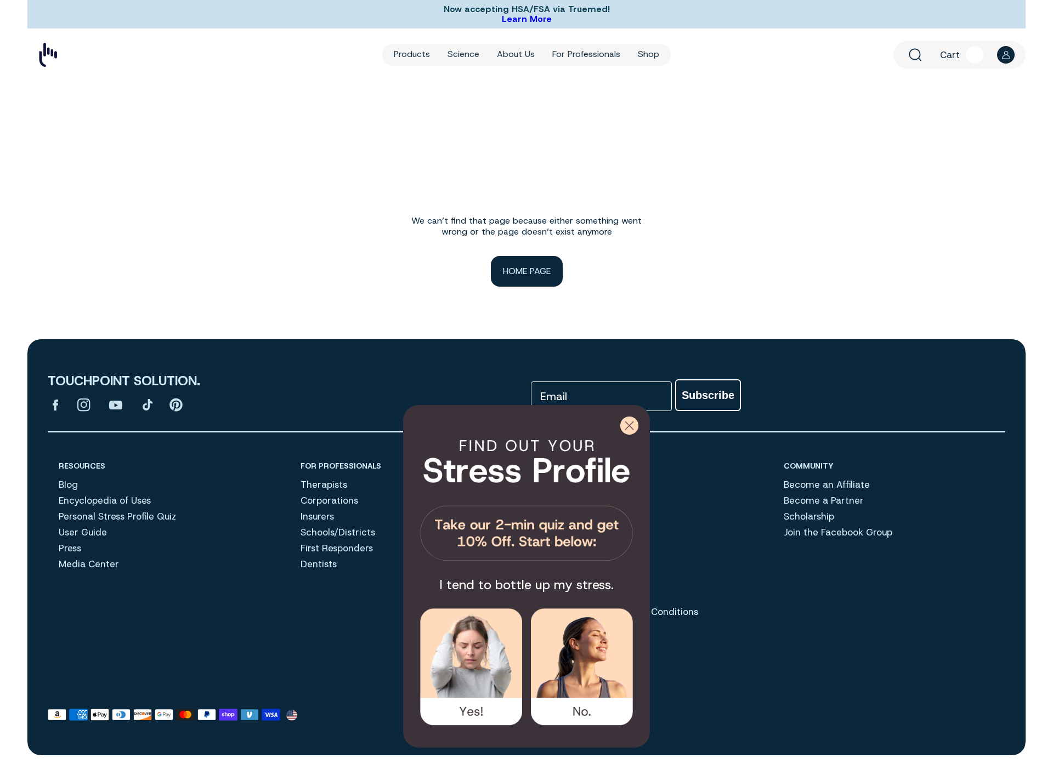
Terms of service (975, 732)
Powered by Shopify (769, 732)
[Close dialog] (629, 425)
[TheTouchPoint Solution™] (48, 54)
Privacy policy (906, 732)
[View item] (55, 405)
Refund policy (843, 732)
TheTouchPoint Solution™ (679, 732)
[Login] (1006, 55)
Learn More (527, 19)
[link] (526, 496)
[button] (915, 55)
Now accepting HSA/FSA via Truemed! (527, 9)
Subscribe (708, 395)
